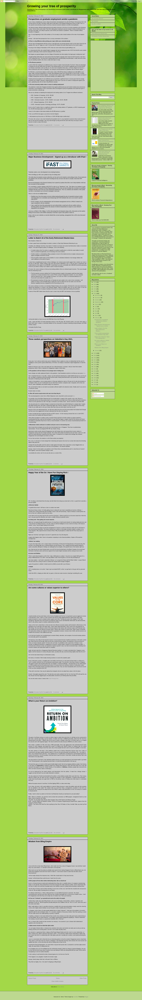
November (98, 297)
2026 (95, 282)
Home (58, 978)
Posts (95, 393)
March (97, 315)
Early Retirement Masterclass (99, 33)
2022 (95, 291)
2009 (95, 377)
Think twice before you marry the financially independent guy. (104, 153)
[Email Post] (62, 125)
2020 (95, 353)
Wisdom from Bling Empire (40, 841)
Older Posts (83, 978)
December (98, 295)
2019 (95, 355)
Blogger (86, 996)
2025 (95, 284)
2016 (95, 362)
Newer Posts (32, 978)
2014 (95, 366)
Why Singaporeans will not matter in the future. (105, 129)
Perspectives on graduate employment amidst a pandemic (53, 19)
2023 (95, 289)
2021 (95, 293)
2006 (95, 382)
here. (73, 396)
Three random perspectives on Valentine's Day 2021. (50, 339)
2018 (95, 357)
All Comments (97, 396)
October (97, 299)
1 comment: (56, 463)
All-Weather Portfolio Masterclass (100, 36)
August (97, 304)
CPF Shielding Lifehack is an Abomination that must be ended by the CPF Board (106, 107)
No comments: (56, 229)
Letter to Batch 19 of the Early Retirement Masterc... (101, 330)
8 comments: (57, 125)
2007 (95, 380)
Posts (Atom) (61, 986)
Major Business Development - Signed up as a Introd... (102, 325)
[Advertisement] (57, 138)
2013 (95, 369)
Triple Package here (53, 678)
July (96, 306)
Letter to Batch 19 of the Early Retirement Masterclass (51, 238)
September (98, 302)
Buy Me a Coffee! (96, 24)
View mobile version (57, 981)
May (96, 311)
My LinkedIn (95, 21)
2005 (95, 384)
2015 (95, 364)
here (84, 373)
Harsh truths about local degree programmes (105, 118)
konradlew (75, 996)
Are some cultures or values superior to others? (48, 588)
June (96, 308)
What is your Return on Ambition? (42, 701)
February (97, 317)
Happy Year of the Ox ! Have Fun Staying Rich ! (48, 472)
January (97, 350)
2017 (95, 360)
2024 (95, 286)
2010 (95, 375)
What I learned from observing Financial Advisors (106, 141)
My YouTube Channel (97, 18)
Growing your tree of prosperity (51, 6)
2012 (95, 371)
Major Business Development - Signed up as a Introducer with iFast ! (57, 157)
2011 (95, 373)
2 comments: (56, 692)
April (96, 313)
